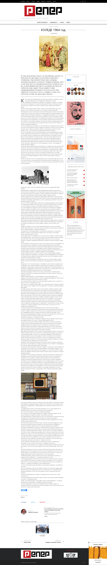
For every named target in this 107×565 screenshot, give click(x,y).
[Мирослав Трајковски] (76, 93)
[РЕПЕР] (68, 89)
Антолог (33, 1)
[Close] (88, 542)
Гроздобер (42, 535)
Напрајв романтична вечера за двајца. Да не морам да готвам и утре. (72, 181)
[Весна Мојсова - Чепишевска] (72, 89)
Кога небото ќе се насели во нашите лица (72, 185)
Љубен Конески (54, 33)
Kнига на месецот (98, 560)
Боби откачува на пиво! (72, 177)
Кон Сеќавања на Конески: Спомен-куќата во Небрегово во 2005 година (54, 510)
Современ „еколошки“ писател (53, 541)
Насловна (23, 1)
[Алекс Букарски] (79, 89)
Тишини (98, 562)
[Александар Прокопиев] (68, 93)
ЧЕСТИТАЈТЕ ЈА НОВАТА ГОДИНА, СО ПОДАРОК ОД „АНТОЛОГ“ (72, 174)
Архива (38, 1)
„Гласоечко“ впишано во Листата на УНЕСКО (72, 170)
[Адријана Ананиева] (72, 93)
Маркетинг (49, 1)
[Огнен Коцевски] (83, 89)
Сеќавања (51, 26)
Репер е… (28, 1)
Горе (83, 562)
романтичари (27, 541)
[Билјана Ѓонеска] (79, 93)
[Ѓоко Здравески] (76, 89)
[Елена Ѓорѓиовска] (83, 93)
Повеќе (45, 516)
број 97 (22, 497)
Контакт (54, 1)
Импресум (43, 1)
